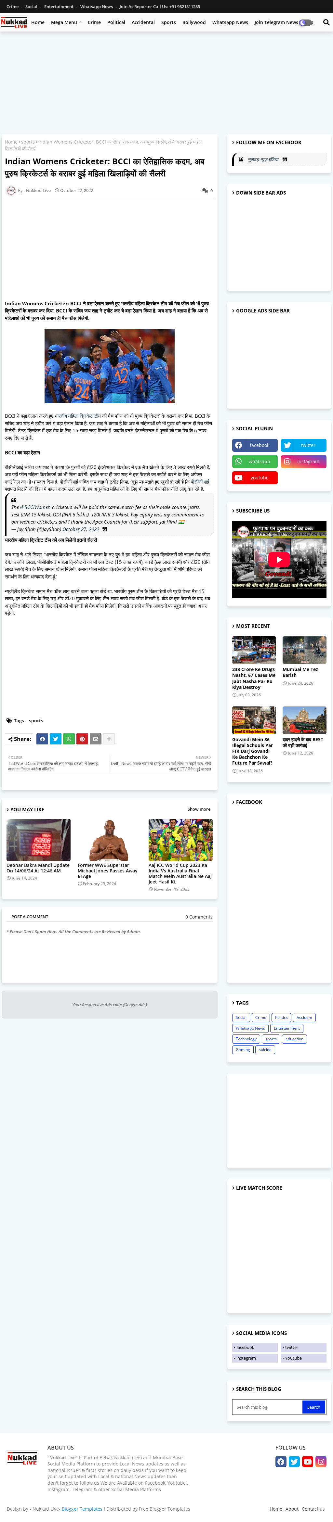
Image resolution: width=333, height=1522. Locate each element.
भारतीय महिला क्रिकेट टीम (78, 415)
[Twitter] (55, 738)
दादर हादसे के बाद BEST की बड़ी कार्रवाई (303, 742)
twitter (308, 445)
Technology (246, 1039)
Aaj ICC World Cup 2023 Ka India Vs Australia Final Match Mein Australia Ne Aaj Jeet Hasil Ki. (180, 873)
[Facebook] (42, 738)
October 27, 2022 (80, 529)
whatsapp (259, 461)
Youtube (293, 1358)
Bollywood (194, 22)
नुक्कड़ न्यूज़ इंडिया (263, 159)
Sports (168, 22)
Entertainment (59, 6)
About (292, 1509)
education (294, 1039)
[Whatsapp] (69, 738)
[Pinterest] (82, 738)
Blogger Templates (82, 1509)
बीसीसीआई (200, 481)
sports (28, 142)
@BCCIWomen (35, 507)
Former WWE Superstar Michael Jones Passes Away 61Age (108, 870)
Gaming (243, 1049)
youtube (260, 478)
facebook (259, 445)
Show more (199, 809)
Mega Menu (64, 22)
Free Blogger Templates (164, 1509)
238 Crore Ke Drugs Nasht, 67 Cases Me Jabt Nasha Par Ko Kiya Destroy (253, 678)
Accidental (143, 22)
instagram (308, 461)
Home (38, 22)
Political (116, 22)
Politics (281, 1017)
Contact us (313, 1509)
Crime (13, 6)
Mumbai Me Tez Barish (300, 672)
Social (31, 6)
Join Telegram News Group (284, 22)
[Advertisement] (166, 83)
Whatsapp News (97, 6)
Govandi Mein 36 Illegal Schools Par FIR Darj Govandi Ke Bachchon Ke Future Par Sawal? (252, 751)
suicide (265, 1049)
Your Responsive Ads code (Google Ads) (109, 1005)
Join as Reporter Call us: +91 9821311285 (160, 6)
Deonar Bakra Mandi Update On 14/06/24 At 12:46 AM (38, 867)
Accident (304, 1017)
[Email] (95, 738)
